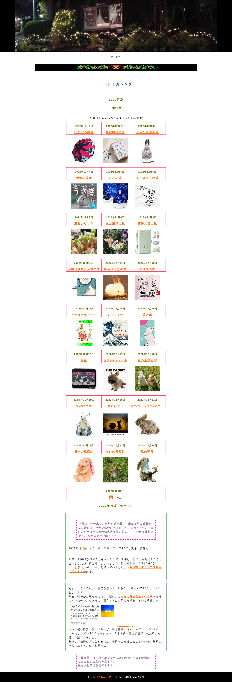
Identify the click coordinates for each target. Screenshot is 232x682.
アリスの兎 (147, 269)
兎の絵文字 (84, 406)
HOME (93, 677)
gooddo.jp (125, 625)
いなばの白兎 (84, 132)
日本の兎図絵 (84, 451)
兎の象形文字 (147, 360)
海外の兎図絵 (115, 451)
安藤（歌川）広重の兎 (84, 269)
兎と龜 (147, 314)
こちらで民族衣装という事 (135, 596)
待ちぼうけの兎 (115, 269)
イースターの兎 (147, 177)
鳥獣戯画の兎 (115, 132)
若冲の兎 (115, 177)
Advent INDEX (107, 677)
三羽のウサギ (84, 223)
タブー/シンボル (115, 360)
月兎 (84, 360)
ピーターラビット (84, 314)
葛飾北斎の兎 (147, 223)
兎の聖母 (147, 451)
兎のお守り (115, 406)
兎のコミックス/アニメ (147, 406)
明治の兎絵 (84, 177)
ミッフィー (115, 314)
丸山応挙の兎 (115, 223)
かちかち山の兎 (147, 132)
